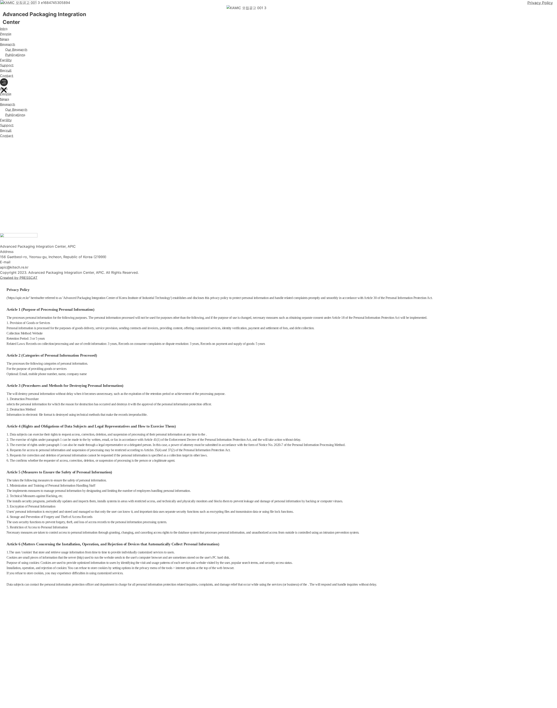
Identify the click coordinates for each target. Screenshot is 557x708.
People (5, 34)
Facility (6, 60)
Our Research (16, 49)
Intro (4, 29)
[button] (4, 82)
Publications (15, 55)
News (4, 39)
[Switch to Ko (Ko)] (12, 142)
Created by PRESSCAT (18, 278)
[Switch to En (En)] (4, 142)
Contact (6, 75)
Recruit (6, 70)
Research (7, 44)
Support (6, 65)
